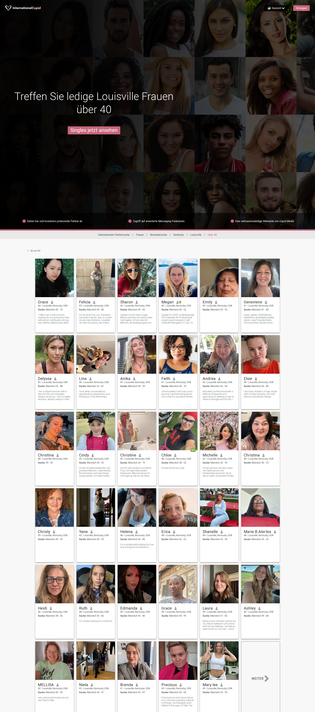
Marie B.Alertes (257, 531)
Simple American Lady (172, 468)
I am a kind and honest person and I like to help (53, 699)
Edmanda (128, 608)
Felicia (84, 302)
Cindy (84, 455)
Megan (167, 302)
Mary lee (210, 684)
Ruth (83, 608)
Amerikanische (158, 234)
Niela (83, 684)
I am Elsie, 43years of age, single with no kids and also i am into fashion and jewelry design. (260, 394)
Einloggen (301, 8)
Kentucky (178, 234)
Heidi (42, 608)
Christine (128, 455)
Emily (207, 302)
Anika (125, 378)
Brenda (126, 684)
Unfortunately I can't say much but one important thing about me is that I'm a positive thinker (177, 394)
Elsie (248, 378)
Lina (83, 378)
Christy (44, 531)
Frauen (140, 234)
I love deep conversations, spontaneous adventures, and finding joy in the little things (94, 394)
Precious (169, 684)
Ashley (250, 608)
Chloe (166, 455)
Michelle (210, 455)
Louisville (195, 234)
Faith (165, 378)
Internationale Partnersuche (114, 234)
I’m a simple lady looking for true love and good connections (137, 545)
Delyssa (45, 378)
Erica (165, 531)
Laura (208, 608)
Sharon (126, 302)
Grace (43, 302)
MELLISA (46, 684)
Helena (126, 531)
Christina (46, 455)
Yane (83, 531)
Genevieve (253, 302)
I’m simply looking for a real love (95, 621)
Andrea (209, 378)
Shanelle (210, 531)
